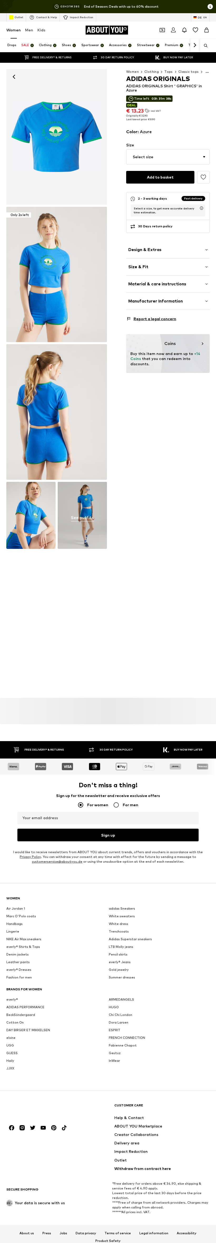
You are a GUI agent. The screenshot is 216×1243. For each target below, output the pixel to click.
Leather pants (18, 962)
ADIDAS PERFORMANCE (25, 1007)
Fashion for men (19, 978)
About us (26, 1233)
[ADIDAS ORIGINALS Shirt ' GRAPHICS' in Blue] (56, 412)
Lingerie (12, 932)
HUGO (114, 1007)
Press (46, 1233)
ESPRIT (114, 1030)
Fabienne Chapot (123, 1046)
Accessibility (187, 1233)
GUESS (12, 1053)
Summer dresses (122, 978)
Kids (41, 30)
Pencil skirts (118, 955)
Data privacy (86, 1233)
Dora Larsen (118, 1023)
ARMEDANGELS (121, 1000)
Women (13, 30)
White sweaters (122, 916)
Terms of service (118, 1233)
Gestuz (115, 1053)
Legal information (153, 1233)
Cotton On (15, 1023)
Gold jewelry (119, 970)
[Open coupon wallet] (162, 30)
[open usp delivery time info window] (201, 208)
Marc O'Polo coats (21, 916)
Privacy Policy (30, 857)
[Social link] (11, 1128)
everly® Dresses (18, 970)
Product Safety (108, 1241)
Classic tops (188, 72)
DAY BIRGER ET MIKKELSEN (28, 1030)
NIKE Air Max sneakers (23, 939)
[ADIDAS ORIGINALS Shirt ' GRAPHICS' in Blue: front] (56, 137)
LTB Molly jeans (121, 947)
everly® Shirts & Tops (23, 947)
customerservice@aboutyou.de (57, 862)
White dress (118, 924)
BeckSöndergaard (20, 1015)
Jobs (63, 1233)
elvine (11, 1038)
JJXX (10, 1069)
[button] (168, 157)
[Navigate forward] (194, 45)
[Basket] (206, 30)
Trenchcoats (119, 932)
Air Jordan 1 (15, 909)
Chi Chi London (120, 1015)
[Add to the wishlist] (203, 177)
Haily (10, 1061)
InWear (114, 1061)
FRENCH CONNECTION (127, 1038)
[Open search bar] (204, 45)
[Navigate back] (14, 76)
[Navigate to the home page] (35, 1108)
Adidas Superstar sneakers (130, 939)
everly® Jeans (120, 962)
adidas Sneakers (122, 909)
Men (29, 30)
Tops (168, 72)
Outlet (18, 17)
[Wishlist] (195, 30)
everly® (12, 1000)
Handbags (14, 924)
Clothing (151, 72)
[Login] (173, 30)
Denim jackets (17, 955)
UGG (10, 1046)
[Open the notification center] (184, 30)
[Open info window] (210, 6)
